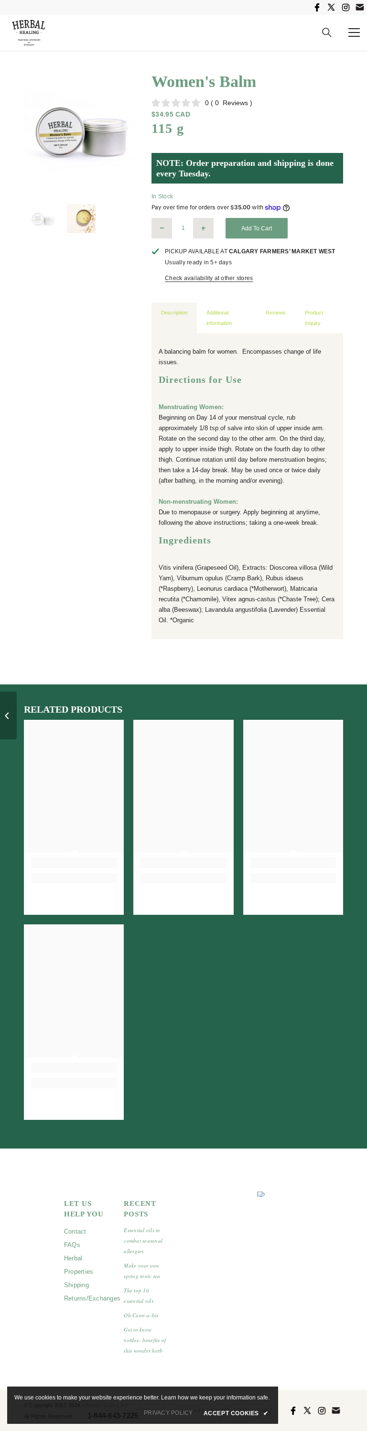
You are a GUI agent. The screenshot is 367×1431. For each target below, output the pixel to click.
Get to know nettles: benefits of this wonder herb (145, 1340)
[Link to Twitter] (331, 7)
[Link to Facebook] (317, 7)
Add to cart (256, 228)
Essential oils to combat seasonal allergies (143, 1240)
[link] (74, 862)
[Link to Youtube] (360, 7)
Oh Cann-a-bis (141, 1315)
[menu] (354, 32)
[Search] (327, 32)
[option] (81, 131)
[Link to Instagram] (345, 7)
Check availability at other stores (209, 278)
